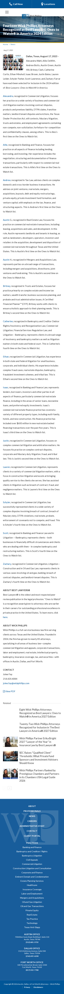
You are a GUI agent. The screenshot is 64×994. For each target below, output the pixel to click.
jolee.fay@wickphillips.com (16, 683)
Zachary (7, 564)
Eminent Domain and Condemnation (32, 876)
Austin (6, 220)
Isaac (5, 387)
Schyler (6, 502)
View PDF (10, 691)
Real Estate (32, 914)
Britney (6, 286)
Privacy (27, 987)
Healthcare (32, 885)
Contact (32, 831)
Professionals (32, 811)
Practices (32, 843)
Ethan (6, 356)
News (13, 44)
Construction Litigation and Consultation (32, 868)
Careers (32, 821)
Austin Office (32, 934)
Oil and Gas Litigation (32, 902)
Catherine (8, 321)
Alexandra (8, 96)
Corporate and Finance (32, 872)
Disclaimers (38, 987)
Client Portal (32, 836)
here (5, 617)
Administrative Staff (32, 826)
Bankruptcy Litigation (32, 855)
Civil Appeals (32, 859)
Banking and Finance (32, 847)
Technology (32, 923)
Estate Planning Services (32, 881)
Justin (6, 440)
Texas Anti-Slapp (32, 927)
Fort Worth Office (32, 962)
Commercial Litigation (32, 864)
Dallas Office (32, 948)
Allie (5, 144)
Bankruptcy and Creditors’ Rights (32, 851)
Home (5, 44)
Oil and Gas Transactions (32, 906)
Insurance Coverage (32, 889)
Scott (5, 533)
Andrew (7, 180)
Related (7, 703)
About (32, 806)
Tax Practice (32, 919)
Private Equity (32, 910)
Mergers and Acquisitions (32, 897)
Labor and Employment (32, 893)
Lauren (6, 467)
